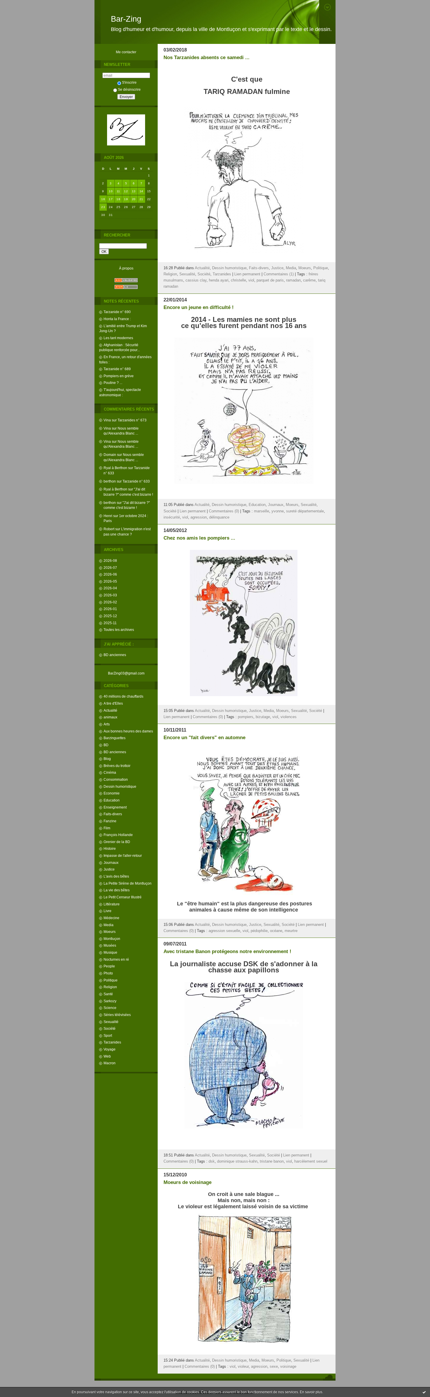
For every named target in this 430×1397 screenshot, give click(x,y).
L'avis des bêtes (116, 876)
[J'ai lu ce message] (424, 1392)
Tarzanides (112, 1042)
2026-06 (110, 574)
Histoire (110, 848)
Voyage (110, 1049)
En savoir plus (311, 1392)
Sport (108, 1035)
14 (141, 191)
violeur (243, 1367)
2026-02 (110, 602)
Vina (107, 420)
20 (134, 199)
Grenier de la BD (117, 842)
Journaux (111, 862)
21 (141, 199)
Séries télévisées (117, 1015)
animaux (110, 717)
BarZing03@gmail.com (126, 673)
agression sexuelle (224, 931)
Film (107, 828)
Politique (111, 980)
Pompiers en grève (119, 376)
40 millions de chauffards (123, 696)
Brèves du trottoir (117, 766)
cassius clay (196, 280)
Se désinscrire (129, 89)
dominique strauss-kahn (237, 1161)
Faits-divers (113, 814)
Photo (108, 973)
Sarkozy (110, 1001)
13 (134, 191)
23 (103, 207)
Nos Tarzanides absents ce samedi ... (207, 57)
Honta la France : (117, 319)
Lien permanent (247, 274)
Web (107, 1056)
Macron (110, 1063)
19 (126, 199)
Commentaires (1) (279, 274)
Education (112, 800)
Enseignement (115, 807)
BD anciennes (115, 655)
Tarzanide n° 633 (136, 481)
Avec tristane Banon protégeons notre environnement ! (227, 951)
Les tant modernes (118, 338)
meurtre (291, 931)
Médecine (111, 918)
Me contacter (126, 52)
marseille (261, 511)
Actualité (110, 710)
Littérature (112, 904)
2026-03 (110, 595)
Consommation (116, 779)
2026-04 (110, 588)
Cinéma (110, 772)
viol (251, 280)
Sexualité (111, 1022)
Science (110, 1008)
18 (118, 199)
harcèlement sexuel (310, 1161)
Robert (109, 529)
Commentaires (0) (224, 511)
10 (111, 191)
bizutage (263, 717)
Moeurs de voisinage (187, 1182)
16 (103, 199)
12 (126, 191)
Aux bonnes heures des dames (128, 731)
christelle (238, 280)
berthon (110, 481)
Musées (110, 945)
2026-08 (110, 560)
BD (106, 745)
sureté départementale (305, 511)
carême (309, 280)
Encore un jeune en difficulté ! (199, 307)
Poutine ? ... (113, 383)
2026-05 (110, 581)
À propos (126, 268)
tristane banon (272, 1161)
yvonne (277, 511)
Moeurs (110, 931)
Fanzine (110, 821)
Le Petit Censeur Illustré (123, 897)
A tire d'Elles (113, 703)
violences (289, 717)
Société (110, 1028)
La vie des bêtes (117, 890)
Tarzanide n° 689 (117, 369)
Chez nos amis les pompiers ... (199, 538)
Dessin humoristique (120, 786)
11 (118, 191)
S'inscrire (129, 82)
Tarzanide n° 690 (117, 312)
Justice (109, 869)
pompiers (245, 717)
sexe (274, 1367)
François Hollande (118, 835)
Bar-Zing (126, 19)
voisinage (288, 1367)
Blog (107, 759)
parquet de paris (270, 280)
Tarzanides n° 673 (132, 420)
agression (198, 517)
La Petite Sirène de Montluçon (128, 883)
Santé (108, 994)
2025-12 (110, 616)
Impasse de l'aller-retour (123, 855)
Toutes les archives (119, 629)
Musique (110, 952)
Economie (112, 793)
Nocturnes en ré (116, 959)
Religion (110, 987)
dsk (212, 1161)
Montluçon (112, 939)
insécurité (172, 517)
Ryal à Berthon (115, 468)
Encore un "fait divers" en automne (204, 737)
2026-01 (110, 609)
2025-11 (110, 623)
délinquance (219, 517)
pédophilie (259, 931)
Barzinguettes (114, 738)
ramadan (293, 280)
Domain (110, 454)
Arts (107, 724)
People (109, 966)
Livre (107, 911)
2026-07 (110, 567)
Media (108, 925)
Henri (108, 516)
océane (276, 931)
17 (111, 199)
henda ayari (218, 280)
